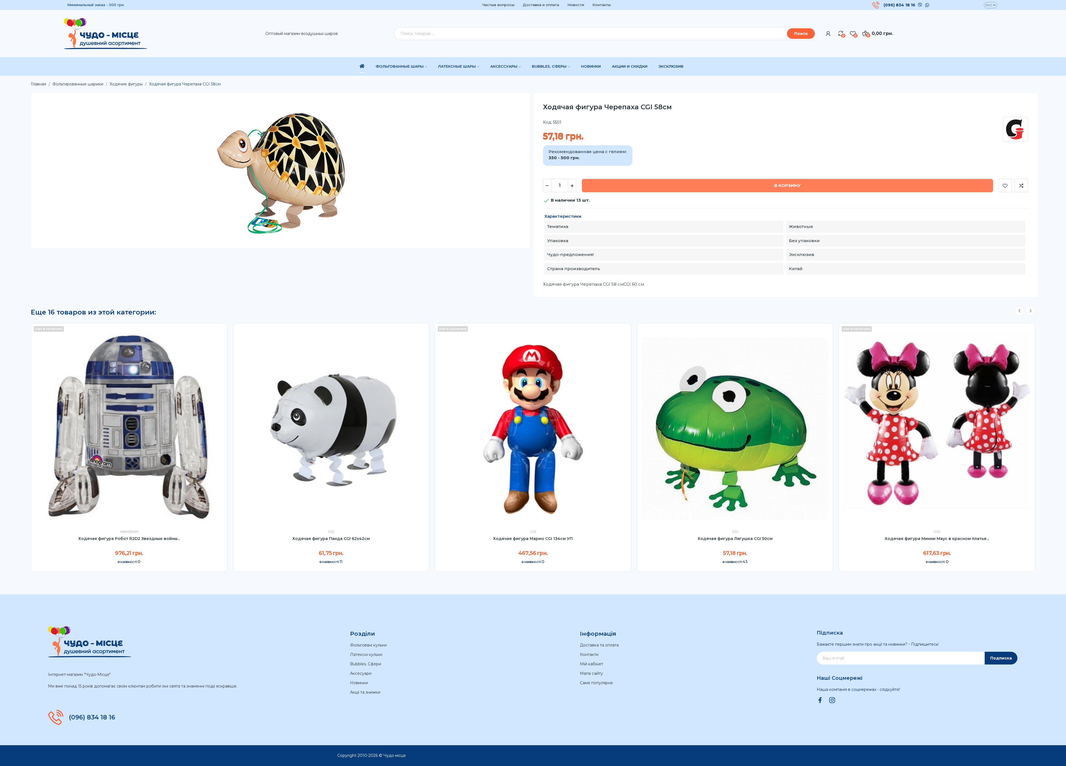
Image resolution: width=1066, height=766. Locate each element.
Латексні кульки (366, 654)
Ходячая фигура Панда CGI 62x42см (331, 538)
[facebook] (820, 700)
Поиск (801, 33)
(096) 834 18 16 (899, 4)
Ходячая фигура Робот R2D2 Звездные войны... (129, 538)
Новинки (359, 682)
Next (1030, 311)
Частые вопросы (498, 4)
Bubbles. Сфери (365, 663)
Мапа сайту (591, 673)
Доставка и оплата (541, 4)
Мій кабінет (591, 663)
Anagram (129, 531)
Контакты (601, 4)
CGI (331, 531)
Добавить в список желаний (1005, 185)
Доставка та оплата (599, 645)
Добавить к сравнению (1021, 185)
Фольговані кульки (368, 645)
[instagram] (832, 700)
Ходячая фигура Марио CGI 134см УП (533, 538)
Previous (1019, 311)
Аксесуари (360, 673)
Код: (547, 122)
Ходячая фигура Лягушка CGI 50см (735, 538)
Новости (575, 4)
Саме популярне (596, 682)
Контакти (589, 654)
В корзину (787, 185)
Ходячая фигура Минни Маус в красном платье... (937, 538)
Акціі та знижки (365, 692)
